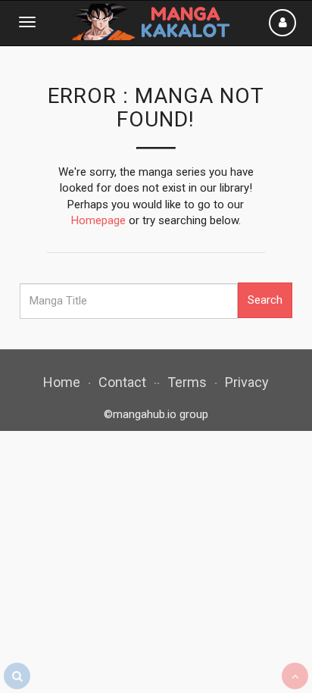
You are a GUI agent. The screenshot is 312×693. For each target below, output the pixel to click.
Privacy (247, 382)
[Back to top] (295, 676)
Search (265, 300)
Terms (187, 382)
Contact (122, 382)
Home (61, 382)
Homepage (98, 220)
